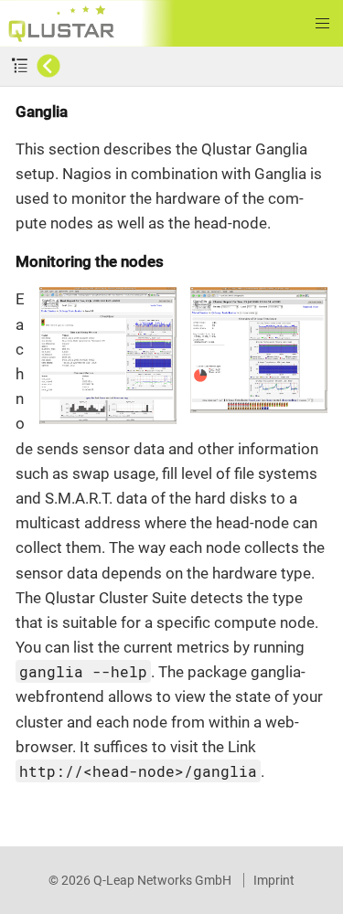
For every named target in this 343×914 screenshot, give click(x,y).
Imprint (274, 880)
